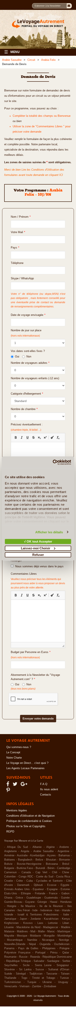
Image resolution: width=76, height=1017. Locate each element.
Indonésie (46, 910)
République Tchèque (18, 961)
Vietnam (24, 986)
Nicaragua (48, 939)
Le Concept (13, 752)
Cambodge (63, 868)
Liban (65, 923)
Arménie (9, 855)
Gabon (65, 893)
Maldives (22, 931)
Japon (23, 918)
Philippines (49, 948)
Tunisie (64, 977)
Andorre (64, 847)
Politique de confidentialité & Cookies (29, 821)
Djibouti (38, 885)
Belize (39, 859)
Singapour (63, 965)
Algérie (50, 847)
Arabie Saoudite (12, 59)
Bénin (51, 868)
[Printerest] (8, 791)
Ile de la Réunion (51, 906)
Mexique (22, 935)
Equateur (38, 889)
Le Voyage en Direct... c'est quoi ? (27, 763)
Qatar (65, 952)
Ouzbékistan (61, 944)
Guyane (30, 901)
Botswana (52, 863)
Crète (19, 880)
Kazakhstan (51, 918)
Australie (22, 855)
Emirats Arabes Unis (17, 889)
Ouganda (44, 944)
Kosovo (28, 923)
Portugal (40, 952)
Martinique (63, 931)
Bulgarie (9, 868)
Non (28, 356)
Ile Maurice (28, 906)
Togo (24, 977)
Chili (54, 872)
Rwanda (35, 956)
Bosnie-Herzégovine (29, 863)
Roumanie (10, 956)
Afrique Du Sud (17, 847)
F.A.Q (43, 784)
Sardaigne (53, 961)
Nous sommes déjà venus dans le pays (39, 566)
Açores (51, 855)
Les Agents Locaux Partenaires (25, 768)
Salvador (39, 961)
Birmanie (64, 859)
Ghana (8, 897)
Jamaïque (10, 918)
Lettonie (53, 923)
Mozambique (15, 939)
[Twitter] (16, 784)
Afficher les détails (49, 532)
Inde (35, 910)
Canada (26, 872)
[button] (16, 437)
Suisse (39, 969)
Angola (25, 851)
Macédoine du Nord (28, 927)
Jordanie (35, 918)
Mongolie (49, 935)
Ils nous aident (49, 789)
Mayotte (9, 935)
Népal (32, 944)
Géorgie (42, 901)
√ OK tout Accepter (38, 541)
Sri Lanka (25, 969)
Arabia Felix (48, 59)
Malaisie (9, 931)
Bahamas (64, 855)
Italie (66, 914)
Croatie (8, 880)
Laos (40, 923)
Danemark (23, 885)
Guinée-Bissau (13, 901)
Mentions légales (16, 810)
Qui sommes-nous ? (18, 747)
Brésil (65, 863)
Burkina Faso (25, 868)
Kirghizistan (11, 923)
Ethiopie (26, 893)
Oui (17, 356)
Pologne (64, 948)
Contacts (45, 794)
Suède (8, 973)
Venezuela (10, 986)
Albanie (37, 847)
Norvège (64, 939)
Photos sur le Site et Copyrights (25, 826)
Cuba (29, 880)
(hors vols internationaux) (25, 657)
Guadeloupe (33, 897)
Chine (65, 872)
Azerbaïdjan (37, 855)
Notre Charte (14, 757)
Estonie (65, 889)
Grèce (19, 897)
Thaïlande (10, 977)
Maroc (51, 931)
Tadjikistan (35, 973)
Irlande (66, 910)
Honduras (66, 901)
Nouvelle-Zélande (14, 944)
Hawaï (53, 901)
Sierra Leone (43, 965)
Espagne (52, 889)
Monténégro (64, 935)
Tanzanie (51, 973)
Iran (57, 910)
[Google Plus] (24, 784)
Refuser (38, 555)
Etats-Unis (10, 893)
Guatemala (51, 897)
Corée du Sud (44, 876)
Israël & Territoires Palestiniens (38, 914)
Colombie (10, 876)
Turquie (31, 982)
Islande (8, 914)
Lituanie (9, 927)
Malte (41, 931)
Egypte (65, 885)
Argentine (63, 851)
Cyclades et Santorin (49, 880)
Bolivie (8, 863)
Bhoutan (51, 859)
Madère (65, 927)
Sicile (26, 965)
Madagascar (50, 927)
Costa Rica (63, 876)
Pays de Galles (28, 948)
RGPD (10, 831)
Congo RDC (26, 876)
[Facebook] (8, 784)
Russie (23, 956)
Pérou (53, 952)
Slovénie (9, 969)
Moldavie (35, 935)
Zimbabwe (50, 986)
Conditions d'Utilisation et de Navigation (30, 815)
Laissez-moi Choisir (35, 548)
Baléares (9, 859)
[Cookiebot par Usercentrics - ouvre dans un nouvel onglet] (53, 462)
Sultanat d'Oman (58, 969)
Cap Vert (41, 872)
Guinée (65, 897)
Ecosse (51, 885)
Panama (9, 948)
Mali (32, 931)
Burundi (40, 868)
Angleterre (10, 851)
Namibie (32, 939)
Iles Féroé (24, 910)
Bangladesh (25, 859)
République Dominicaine (57, 956)
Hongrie (11, 906)
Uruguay (63, 982)
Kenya (66, 918)
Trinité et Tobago (43, 977)
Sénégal (21, 973)
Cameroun (10, 872)
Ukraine (47, 982)
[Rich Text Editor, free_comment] (38, 621)
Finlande (40, 893)
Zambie (36, 986)
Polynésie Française (17, 952)
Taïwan (65, 973)
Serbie (66, 961)
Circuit (31, 59)
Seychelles (11, 965)
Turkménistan (12, 982)
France (53, 893)
